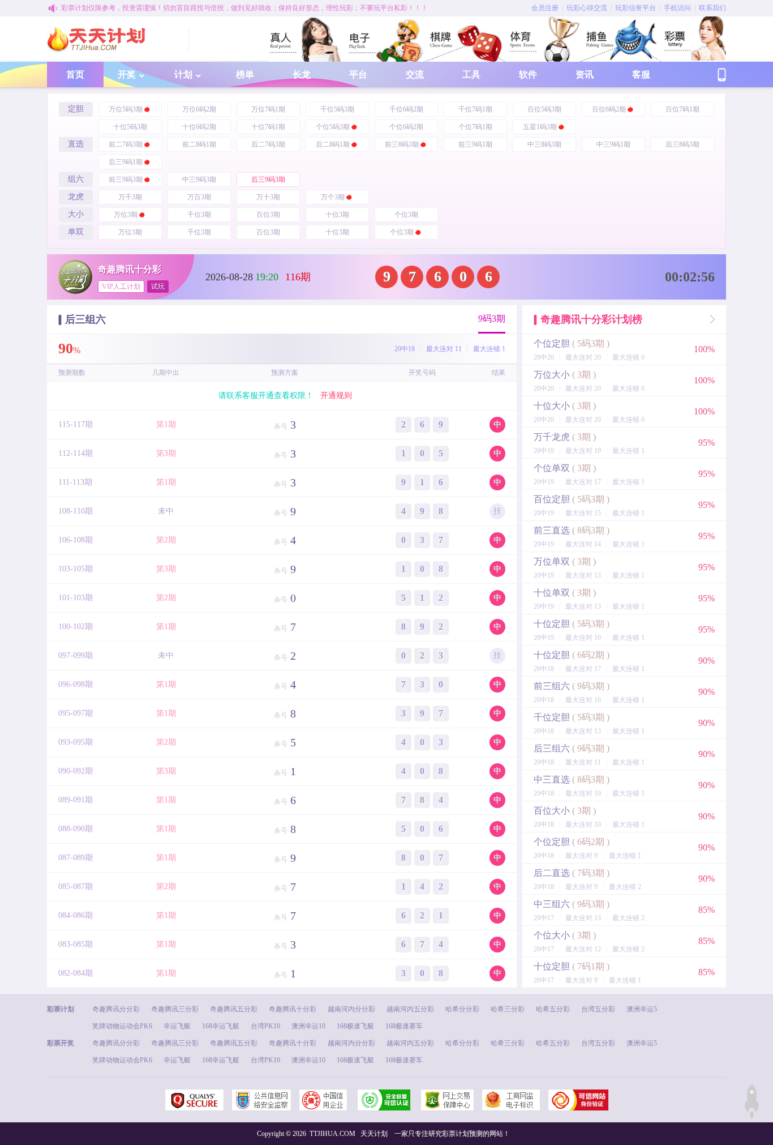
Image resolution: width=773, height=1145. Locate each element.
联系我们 (712, 8)
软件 (528, 74)
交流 (415, 74)
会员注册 (545, 8)
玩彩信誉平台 (635, 8)
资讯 (585, 74)
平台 (358, 74)
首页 (75, 74)
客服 (641, 74)
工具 (471, 74)
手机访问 (677, 8)
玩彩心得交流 (586, 8)
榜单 (245, 74)
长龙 (302, 74)
